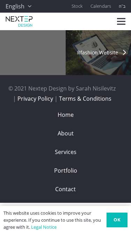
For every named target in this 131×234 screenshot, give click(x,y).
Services (66, 152)
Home (66, 115)
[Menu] (121, 21)
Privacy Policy (35, 98)
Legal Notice (44, 227)
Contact (65, 189)
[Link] (19, 21)
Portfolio (65, 170)
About (66, 133)
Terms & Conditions (85, 98)
